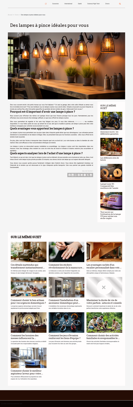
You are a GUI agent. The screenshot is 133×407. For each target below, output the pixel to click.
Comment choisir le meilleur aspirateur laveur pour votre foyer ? (26, 373)
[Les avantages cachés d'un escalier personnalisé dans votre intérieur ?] (104, 252)
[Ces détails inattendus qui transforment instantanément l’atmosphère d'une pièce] (29, 252)
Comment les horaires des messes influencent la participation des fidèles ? (24, 338)
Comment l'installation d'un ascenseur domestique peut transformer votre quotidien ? (64, 303)
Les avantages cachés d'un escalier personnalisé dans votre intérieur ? (103, 268)
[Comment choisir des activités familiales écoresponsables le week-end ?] (104, 322)
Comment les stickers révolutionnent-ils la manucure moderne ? (65, 268)
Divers (107, 4)
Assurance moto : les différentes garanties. (109, 133)
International (68, 4)
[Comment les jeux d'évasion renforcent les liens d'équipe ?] (66, 322)
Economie (55, 4)
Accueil (10, 15)
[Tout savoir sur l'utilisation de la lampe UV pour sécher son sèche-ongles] (111, 201)
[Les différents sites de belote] (111, 147)
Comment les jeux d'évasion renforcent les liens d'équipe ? (64, 337)
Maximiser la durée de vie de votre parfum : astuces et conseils (104, 301)
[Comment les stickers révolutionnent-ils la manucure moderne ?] (66, 252)
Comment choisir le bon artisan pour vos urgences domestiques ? (28, 301)
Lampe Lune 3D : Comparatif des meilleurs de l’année (109, 186)
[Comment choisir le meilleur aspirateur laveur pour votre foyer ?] (29, 358)
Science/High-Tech (93, 4)
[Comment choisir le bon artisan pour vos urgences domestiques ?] (29, 287)
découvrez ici (79, 121)
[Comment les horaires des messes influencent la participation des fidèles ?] (29, 322)
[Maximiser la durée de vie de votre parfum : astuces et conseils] (104, 287)
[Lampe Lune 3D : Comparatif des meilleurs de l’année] (111, 173)
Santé (80, 4)
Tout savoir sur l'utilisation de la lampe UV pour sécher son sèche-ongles (110, 215)
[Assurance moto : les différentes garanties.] (111, 121)
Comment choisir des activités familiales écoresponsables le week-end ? (102, 338)
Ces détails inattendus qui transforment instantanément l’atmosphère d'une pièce (27, 268)
